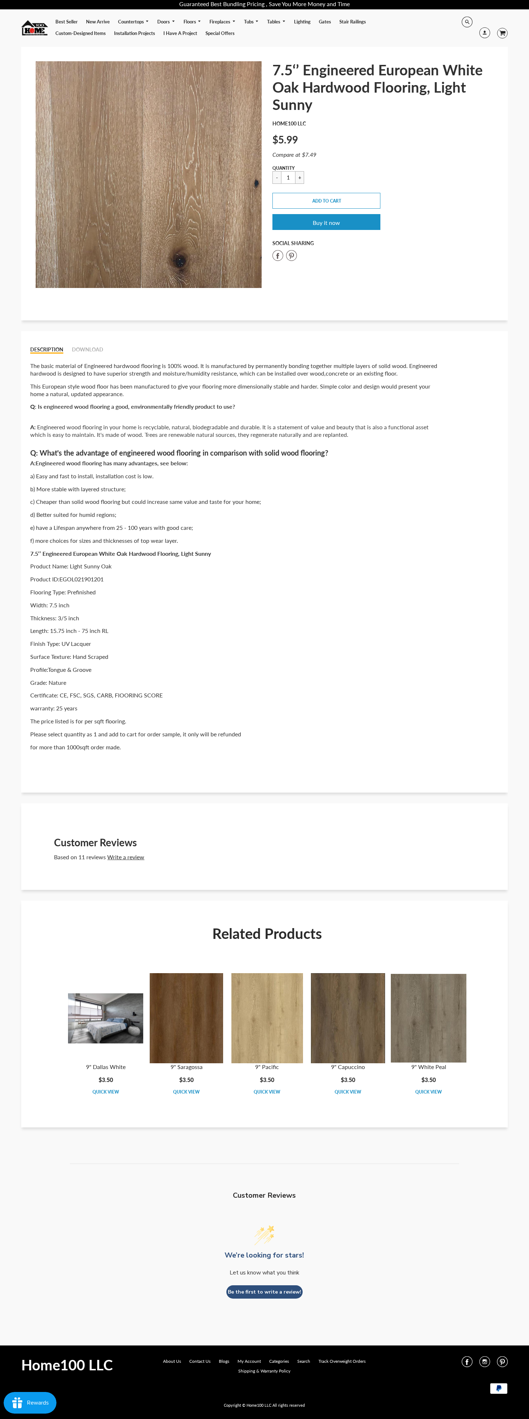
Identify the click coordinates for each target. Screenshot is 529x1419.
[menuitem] (66, 22)
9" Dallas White (106, 1066)
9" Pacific (267, 1066)
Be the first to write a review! (264, 1292)
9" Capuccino (348, 1066)
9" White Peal (428, 1066)
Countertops (131, 22)
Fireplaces (220, 22)
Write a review (125, 856)
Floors (190, 22)
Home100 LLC (289, 123)
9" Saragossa (187, 1066)
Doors (164, 22)
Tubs (249, 22)
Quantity (283, 168)
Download (87, 349)
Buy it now (326, 222)
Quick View (105, 1092)
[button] (326, 201)
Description (46, 349)
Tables (274, 22)
